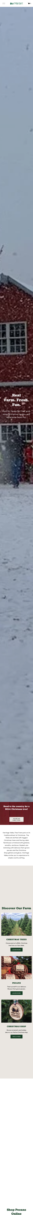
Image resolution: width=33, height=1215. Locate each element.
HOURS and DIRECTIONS (16, 819)
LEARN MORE (16, 949)
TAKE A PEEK (16, 1036)
